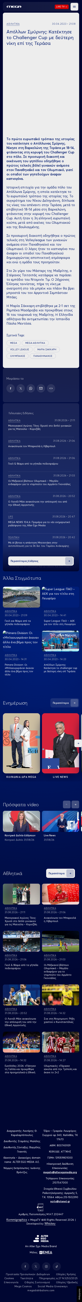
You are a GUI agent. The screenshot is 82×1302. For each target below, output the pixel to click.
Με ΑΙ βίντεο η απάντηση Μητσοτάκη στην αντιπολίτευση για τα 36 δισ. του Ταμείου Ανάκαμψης (38, 544)
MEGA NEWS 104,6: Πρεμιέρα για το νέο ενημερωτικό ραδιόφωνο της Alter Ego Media (39, 524)
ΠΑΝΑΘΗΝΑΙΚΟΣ (42, 355)
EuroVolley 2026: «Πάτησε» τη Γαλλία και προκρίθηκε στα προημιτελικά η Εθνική (20, 1069)
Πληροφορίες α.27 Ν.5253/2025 (58, 1278)
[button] (74, 7)
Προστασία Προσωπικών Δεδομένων (28, 1274)
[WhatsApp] (31, 388)
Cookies (9, 1278)
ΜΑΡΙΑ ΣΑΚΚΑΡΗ (46, 349)
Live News (60, 776)
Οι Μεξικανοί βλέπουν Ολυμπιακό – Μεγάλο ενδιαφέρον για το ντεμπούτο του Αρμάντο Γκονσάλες (39, 482)
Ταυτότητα (26, 1278)
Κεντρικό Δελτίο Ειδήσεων (20, 835)
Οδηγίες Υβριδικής (67, 1282)
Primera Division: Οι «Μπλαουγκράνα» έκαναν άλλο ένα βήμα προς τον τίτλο (19, 669)
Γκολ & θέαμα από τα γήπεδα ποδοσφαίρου (33, 463)
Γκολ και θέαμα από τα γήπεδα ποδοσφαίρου (18, 622)
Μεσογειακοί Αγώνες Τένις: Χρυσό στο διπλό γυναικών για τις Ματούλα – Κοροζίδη (40, 427)
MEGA (13, 342)
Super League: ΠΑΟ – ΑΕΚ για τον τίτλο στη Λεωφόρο (60, 622)
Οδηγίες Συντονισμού (37, 1282)
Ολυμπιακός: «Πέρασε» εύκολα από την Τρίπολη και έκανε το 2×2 (60, 1069)
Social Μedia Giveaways (53, 1286)
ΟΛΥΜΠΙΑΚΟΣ (17, 355)
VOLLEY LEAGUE (19, 349)
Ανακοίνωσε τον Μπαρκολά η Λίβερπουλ (31, 446)
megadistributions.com (40, 1290)
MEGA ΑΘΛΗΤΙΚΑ (35, 342)
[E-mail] (41, 388)
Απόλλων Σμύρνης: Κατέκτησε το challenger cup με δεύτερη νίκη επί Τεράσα (60, 668)
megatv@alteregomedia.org (60, 1172)
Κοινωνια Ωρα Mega (21, 776)
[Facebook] (10, 388)
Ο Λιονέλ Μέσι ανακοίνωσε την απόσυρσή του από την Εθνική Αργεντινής (20, 1022)
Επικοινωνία (11, 1282)
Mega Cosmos (23, 1286)
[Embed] (51, 388)
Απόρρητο (79, 1294)
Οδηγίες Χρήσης (66, 1274)
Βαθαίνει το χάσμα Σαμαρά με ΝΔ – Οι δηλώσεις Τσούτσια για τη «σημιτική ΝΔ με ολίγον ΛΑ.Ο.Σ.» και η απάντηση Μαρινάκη (39, 566)
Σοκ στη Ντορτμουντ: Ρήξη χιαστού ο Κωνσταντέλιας (59, 1020)
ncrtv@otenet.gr (60, 1201)
